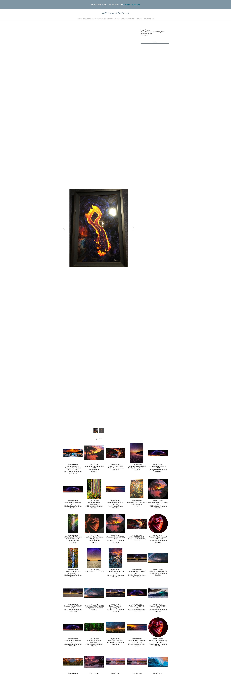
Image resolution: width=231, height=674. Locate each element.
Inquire (155, 42)
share (99, 439)
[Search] (153, 19)
